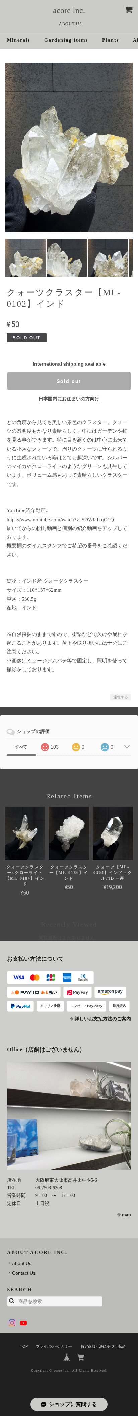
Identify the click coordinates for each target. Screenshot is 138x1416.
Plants (110, 40)
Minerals (18, 40)
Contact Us (24, 1273)
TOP (24, 1346)
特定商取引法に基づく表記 (103, 1346)
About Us (70, 24)
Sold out (69, 381)
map (126, 1214)
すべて (21, 746)
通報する (120, 697)
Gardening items (66, 40)
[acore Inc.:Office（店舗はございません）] (69, 1116)
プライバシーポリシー (54, 1346)
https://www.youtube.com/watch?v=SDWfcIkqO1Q (60, 519)
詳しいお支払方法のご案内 (103, 1018)
